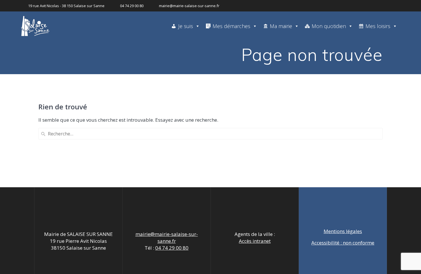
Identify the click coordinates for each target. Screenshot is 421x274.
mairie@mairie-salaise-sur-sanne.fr (166, 237)
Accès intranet (255, 241)
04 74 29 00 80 (171, 248)
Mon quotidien (329, 26)
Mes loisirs (377, 26)
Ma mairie (281, 26)
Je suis (185, 26)
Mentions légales (343, 231)
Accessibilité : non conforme (342, 242)
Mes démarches (231, 26)
